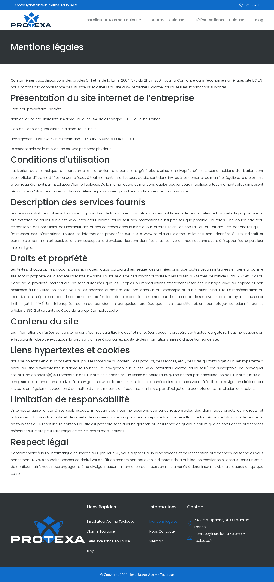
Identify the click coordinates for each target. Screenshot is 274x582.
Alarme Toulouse (168, 19)
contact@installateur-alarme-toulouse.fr (46, 5)
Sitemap (156, 541)
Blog (259, 19)
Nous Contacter (162, 531)
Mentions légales (163, 521)
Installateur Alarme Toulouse (113, 19)
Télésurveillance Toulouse (219, 19)
